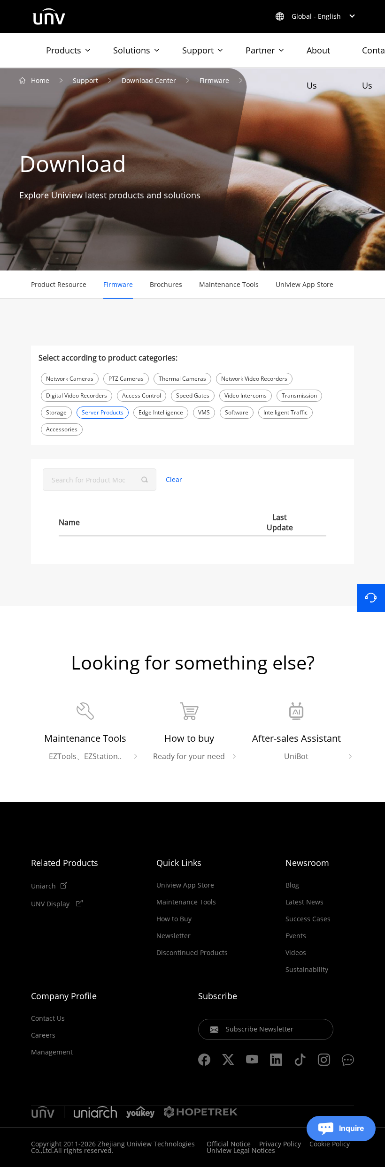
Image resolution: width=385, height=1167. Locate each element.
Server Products (102, 412)
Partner (260, 50)
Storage (56, 412)
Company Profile (64, 996)
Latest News (304, 902)
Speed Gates (192, 395)
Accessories (61, 429)
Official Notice (229, 1143)
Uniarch (43, 885)
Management (52, 1052)
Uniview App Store (304, 284)
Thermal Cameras (182, 379)
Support (198, 50)
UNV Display (51, 903)
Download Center (149, 80)
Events (295, 936)
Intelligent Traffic (285, 412)
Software (236, 412)
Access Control (141, 395)
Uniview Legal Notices (241, 1150)
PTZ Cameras (126, 379)
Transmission (299, 395)
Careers (43, 1035)
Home (40, 80)
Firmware (214, 80)
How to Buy (174, 919)
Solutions (131, 50)
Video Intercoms (245, 395)
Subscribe (217, 996)
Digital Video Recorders (76, 395)
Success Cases (308, 919)
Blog (292, 885)
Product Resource (58, 284)
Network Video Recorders (254, 379)
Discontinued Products (192, 952)
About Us (318, 56)
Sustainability (306, 969)
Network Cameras (69, 379)
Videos (295, 952)
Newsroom (307, 862)
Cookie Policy (329, 1143)
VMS (204, 412)
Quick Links (178, 862)
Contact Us (48, 1018)
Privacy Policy (280, 1143)
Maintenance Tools (229, 284)
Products (63, 50)
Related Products (64, 862)
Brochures (166, 284)
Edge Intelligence (161, 412)
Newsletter (173, 936)
